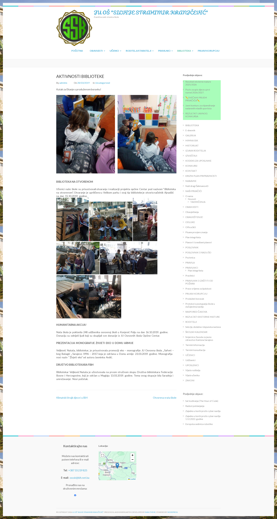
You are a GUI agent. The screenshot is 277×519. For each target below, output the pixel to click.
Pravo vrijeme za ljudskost (198, 288)
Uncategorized (102, 82)
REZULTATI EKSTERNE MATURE (202, 316)
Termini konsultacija (195, 350)
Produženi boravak (194, 298)
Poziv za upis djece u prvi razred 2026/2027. (197, 91)
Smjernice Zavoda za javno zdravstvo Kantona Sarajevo (199, 338)
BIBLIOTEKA (184, 50)
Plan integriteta (193, 237)
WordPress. (172, 512)
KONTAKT (191, 170)
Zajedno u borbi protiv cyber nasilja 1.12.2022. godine (202, 417)
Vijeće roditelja (192, 370)
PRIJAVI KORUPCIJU (208, 50)
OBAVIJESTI (96, 50)
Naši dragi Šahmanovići (196, 186)
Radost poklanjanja (194, 406)
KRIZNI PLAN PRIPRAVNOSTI (201, 175)
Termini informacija (195, 345)
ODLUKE (190, 222)
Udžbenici (190, 360)
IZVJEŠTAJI (191, 155)
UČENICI (114, 50)
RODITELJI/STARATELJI (138, 50)
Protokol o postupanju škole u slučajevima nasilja (200, 305)
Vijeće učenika (192, 375)
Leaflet (133, 479)
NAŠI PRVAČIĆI (193, 191)
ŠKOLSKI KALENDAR (196, 332)
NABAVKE (190, 181)
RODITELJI (191, 321)
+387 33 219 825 (77, 470)
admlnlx (63, 82)
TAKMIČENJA (197, 201)
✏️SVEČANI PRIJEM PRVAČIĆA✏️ (196, 99)
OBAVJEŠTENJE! (194, 217)
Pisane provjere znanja (196, 232)
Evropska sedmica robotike (199, 424)
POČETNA (77, 50)
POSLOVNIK (192, 247)
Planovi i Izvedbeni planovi (198, 242)
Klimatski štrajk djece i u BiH (72, 397)
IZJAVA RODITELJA (195, 150)
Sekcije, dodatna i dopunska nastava (203, 326)
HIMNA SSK (191, 140)
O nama (189, 196)
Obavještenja (192, 212)
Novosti (192, 199)
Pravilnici (190, 275)
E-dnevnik (190, 130)
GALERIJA (190, 135)
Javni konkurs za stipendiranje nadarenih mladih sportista (200, 107)
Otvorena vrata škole (164, 397)
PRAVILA (190, 262)
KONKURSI (191, 165)
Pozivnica (190, 257)
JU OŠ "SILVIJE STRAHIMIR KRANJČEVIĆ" (151, 12)
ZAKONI (189, 380)
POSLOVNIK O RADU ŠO (198, 252)
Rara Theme (150, 512)
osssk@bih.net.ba (79, 477)
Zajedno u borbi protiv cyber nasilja (202, 411)
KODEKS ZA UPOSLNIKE (198, 160)
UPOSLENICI (192, 365)
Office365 (190, 227)
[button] (117, 466)
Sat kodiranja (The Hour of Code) (201, 400)
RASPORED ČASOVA (196, 311)
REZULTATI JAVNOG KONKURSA (196, 115)
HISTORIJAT (192, 145)
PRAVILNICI (164, 50)
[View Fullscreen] (102, 455)
